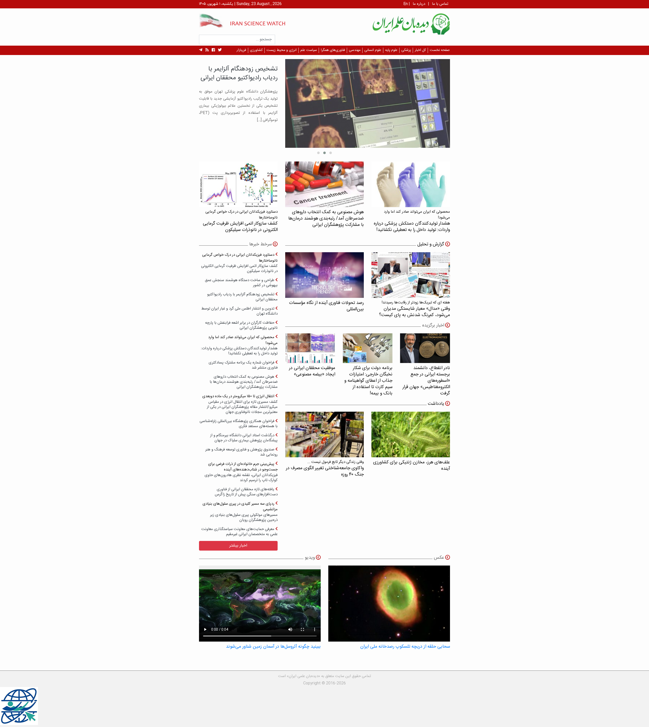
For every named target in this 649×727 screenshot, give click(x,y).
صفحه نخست (440, 50)
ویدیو (310, 557)
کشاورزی (256, 50)
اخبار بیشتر (238, 545)
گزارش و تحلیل (430, 244)
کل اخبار (420, 50)
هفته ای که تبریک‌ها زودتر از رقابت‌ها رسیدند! (414, 308)
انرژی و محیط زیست (281, 50)
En (405, 4)
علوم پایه (391, 50)
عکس (439, 557)
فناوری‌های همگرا (333, 50)
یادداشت (436, 404)
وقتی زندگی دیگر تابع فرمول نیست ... (325, 468)
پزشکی (406, 50)
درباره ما (419, 4)
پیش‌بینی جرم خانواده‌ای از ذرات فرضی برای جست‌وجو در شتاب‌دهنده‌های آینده (241, 472)
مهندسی (354, 50)
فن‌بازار (241, 50)
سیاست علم (308, 50)
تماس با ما (440, 4)
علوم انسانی (372, 50)
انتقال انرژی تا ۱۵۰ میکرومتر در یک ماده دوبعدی (240, 404)
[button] (331, 152)
